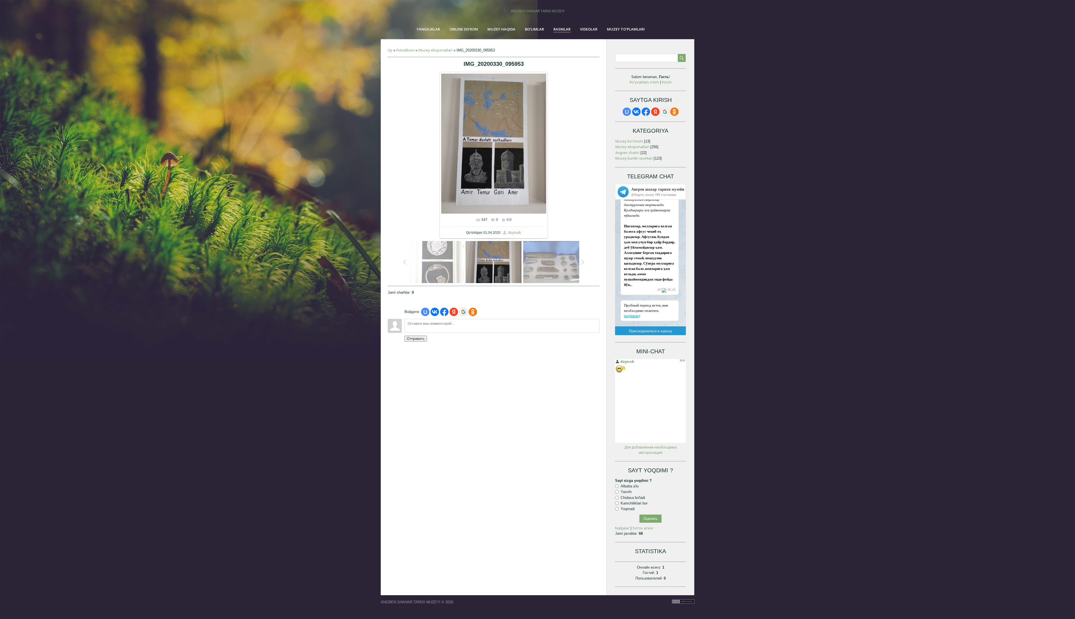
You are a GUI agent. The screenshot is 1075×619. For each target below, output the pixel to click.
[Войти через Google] (463, 312)
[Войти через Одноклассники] (473, 312)
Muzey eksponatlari (435, 50)
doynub (514, 232)
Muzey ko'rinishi (629, 141)
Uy (390, 50)
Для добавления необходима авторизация (650, 450)
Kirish (667, 82)
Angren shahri (627, 152)
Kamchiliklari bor (634, 503)
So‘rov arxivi (642, 528)
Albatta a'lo (630, 486)
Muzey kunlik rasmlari (634, 158)
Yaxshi (626, 492)
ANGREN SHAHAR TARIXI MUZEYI (537, 10)
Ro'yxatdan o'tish (644, 82)
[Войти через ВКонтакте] (435, 312)
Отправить (416, 339)
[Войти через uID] (425, 312)
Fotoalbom (405, 50)
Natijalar (622, 528)
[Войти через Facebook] (444, 312)
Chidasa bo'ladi (633, 497)
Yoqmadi (628, 509)
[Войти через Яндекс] (454, 312)
